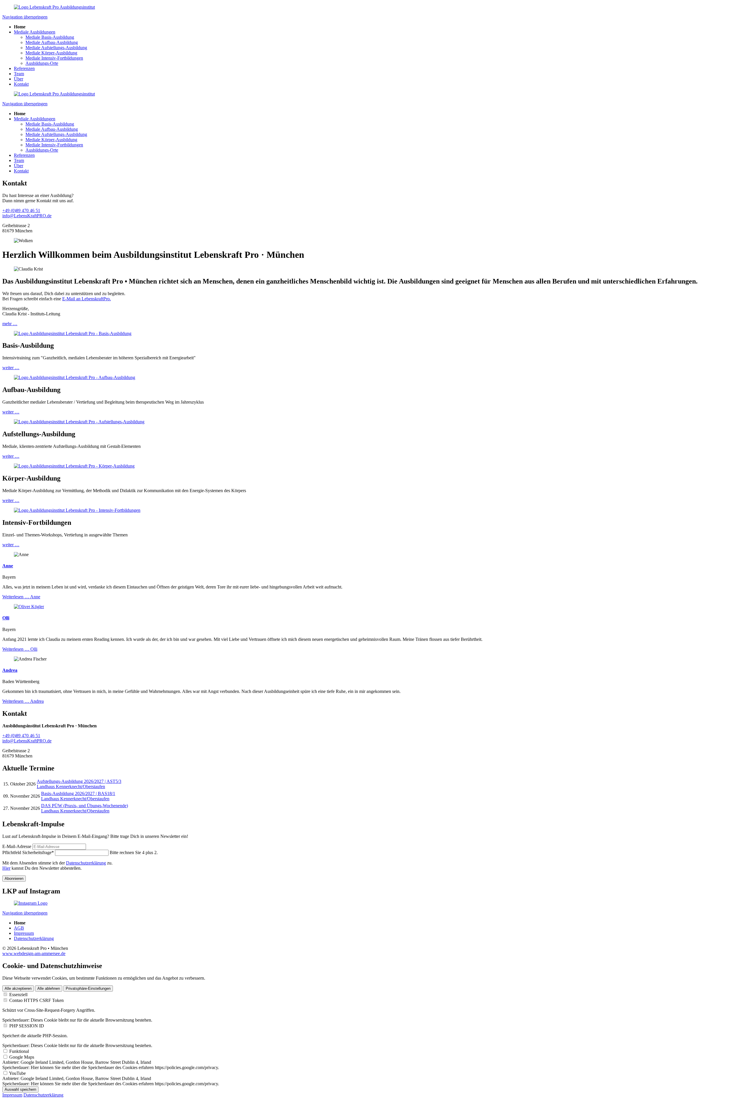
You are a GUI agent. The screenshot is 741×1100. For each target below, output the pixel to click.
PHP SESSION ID (26, 1025)
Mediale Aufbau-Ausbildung (51, 42)
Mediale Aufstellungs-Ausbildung (56, 47)
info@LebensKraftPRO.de (27, 215)
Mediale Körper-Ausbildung (51, 52)
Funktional (19, 1051)
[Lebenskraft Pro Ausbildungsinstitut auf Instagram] (30, 903)
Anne (7, 565)
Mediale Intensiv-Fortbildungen (54, 58)
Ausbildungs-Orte (41, 63)
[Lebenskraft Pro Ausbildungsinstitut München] (54, 7)
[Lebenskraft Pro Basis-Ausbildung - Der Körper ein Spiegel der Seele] (74, 465)
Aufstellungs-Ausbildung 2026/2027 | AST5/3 (79, 781)
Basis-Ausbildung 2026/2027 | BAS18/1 (78, 793)
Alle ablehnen (48, 988)
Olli (5, 617)
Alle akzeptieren (18, 988)
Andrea (9, 670)
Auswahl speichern (20, 1089)
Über (18, 78)
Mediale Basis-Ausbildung (49, 37)
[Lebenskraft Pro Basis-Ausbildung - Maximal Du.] (72, 333)
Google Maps (21, 1057)
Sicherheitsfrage (28, 852)
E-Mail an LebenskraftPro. (86, 298)
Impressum (24, 933)
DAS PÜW (84, 805)
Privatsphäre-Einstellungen (88, 988)
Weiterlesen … (21, 596)
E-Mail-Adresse (16, 846)
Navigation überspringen (24, 16)
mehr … (9, 323)
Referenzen (24, 68)
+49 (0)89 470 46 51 (21, 210)
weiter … (10, 367)
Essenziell (18, 994)
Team (19, 73)
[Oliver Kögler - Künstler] (29, 606)
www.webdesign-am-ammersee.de (33, 953)
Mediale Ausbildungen (34, 32)
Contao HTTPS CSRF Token (36, 1000)
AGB (19, 928)
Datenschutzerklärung (86, 862)
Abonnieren (14, 878)
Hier (6, 868)
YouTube (17, 1073)
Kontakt (21, 84)
